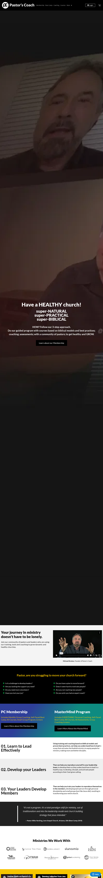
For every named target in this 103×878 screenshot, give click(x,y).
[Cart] (99, 5)
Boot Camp (48, 5)
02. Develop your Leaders (23, 769)
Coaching (56, 5)
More (68, 5)
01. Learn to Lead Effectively (16, 748)
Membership (40, 5)
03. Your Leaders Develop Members (23, 791)
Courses (63, 5)
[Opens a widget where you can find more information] (95, 874)
